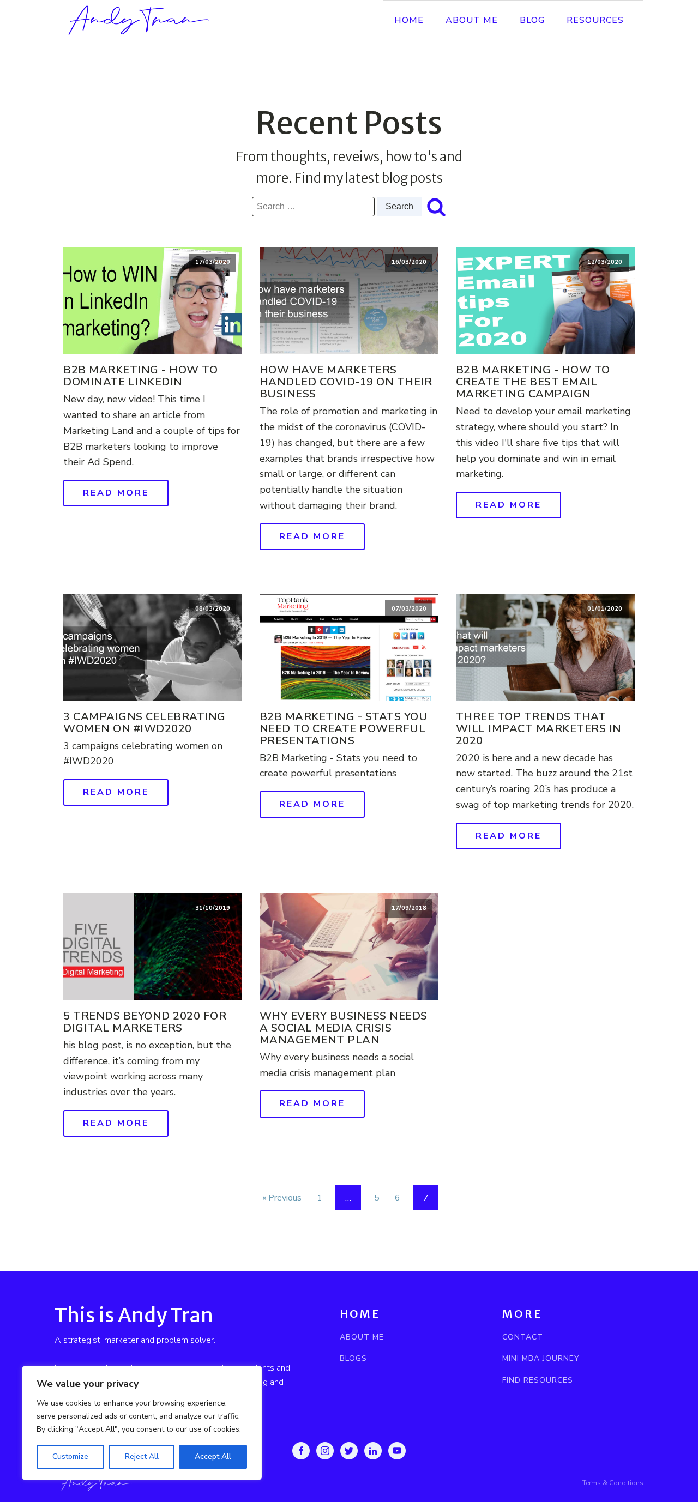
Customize (70, 1456)
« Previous (282, 1198)
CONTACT (522, 1337)
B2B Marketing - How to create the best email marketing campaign (533, 382)
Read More (116, 493)
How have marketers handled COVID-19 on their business (346, 382)
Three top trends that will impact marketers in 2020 (539, 729)
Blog (532, 20)
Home (409, 20)
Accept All (213, 1456)
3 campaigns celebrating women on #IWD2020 (144, 723)
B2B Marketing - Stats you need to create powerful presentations (344, 729)
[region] (142, 1423)
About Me (472, 20)
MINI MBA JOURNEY (541, 1358)
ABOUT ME (362, 1337)
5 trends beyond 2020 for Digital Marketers (144, 1022)
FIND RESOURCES (537, 1380)
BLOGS (353, 1358)
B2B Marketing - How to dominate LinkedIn (140, 376)
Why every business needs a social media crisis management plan (344, 1028)
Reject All (142, 1456)
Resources (595, 20)
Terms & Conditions (612, 1483)
